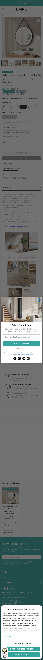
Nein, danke (21, 349)
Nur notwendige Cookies (21, 649)
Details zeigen (7, 636)
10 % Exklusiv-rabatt (21, 343)
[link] (14, 358)
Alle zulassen (21, 654)
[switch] (4, 656)
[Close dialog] (39, 300)
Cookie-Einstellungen (21, 643)
